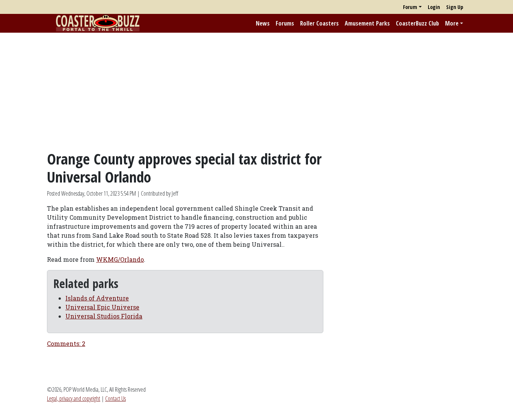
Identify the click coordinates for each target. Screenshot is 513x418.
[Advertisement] (256, 91)
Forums (285, 23)
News (263, 23)
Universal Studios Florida (103, 316)
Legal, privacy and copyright (73, 398)
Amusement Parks (367, 23)
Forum (410, 7)
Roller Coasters (319, 23)
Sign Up (454, 7)
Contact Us (115, 398)
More (452, 23)
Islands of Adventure (97, 298)
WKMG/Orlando (120, 259)
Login (434, 7)
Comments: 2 (66, 343)
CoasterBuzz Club (417, 23)
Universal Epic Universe (102, 307)
